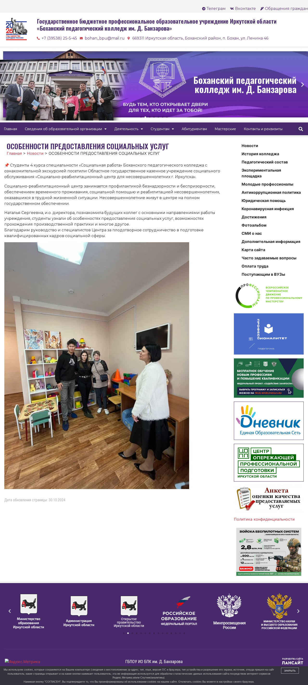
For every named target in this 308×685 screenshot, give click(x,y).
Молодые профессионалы (267, 184)
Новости (250, 145)
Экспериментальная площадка (261, 173)
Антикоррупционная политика (271, 192)
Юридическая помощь (264, 200)
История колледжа (260, 153)
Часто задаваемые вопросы (269, 257)
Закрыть (290, 670)
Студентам (160, 129)
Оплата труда (255, 266)
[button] (141, 117)
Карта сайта (253, 249)
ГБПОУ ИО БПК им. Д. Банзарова (154, 661)
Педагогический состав (265, 162)
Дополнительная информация (271, 241)
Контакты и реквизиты (263, 129)
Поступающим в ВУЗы (263, 274)
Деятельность (126, 129)
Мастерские (225, 129)
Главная (10, 129)
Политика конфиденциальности (264, 519)
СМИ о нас (252, 233)
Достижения (254, 217)
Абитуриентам (194, 129)
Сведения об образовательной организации (63, 129)
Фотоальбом (254, 225)
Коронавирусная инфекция (268, 208)
